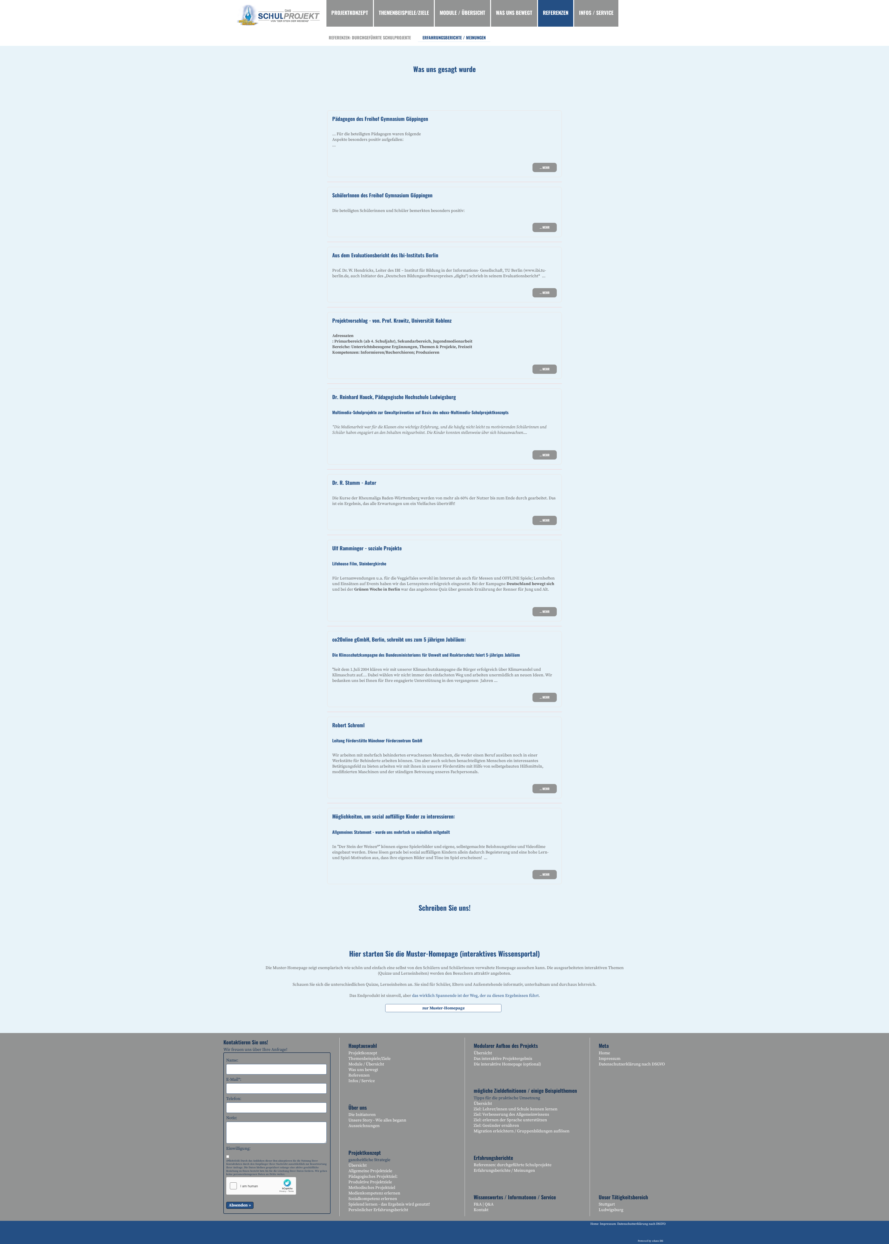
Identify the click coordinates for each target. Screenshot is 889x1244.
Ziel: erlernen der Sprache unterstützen (510, 1120)
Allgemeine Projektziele (370, 1171)
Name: (232, 1060)
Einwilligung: (238, 1148)
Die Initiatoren (362, 1114)
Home (604, 1053)
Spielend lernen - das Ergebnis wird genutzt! (389, 1204)
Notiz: (231, 1118)
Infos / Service (361, 1080)
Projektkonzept (362, 1053)
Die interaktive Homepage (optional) (507, 1064)
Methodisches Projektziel (371, 1187)
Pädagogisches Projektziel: (373, 1176)
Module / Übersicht (366, 1064)
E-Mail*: (233, 1079)
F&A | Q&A (484, 1204)
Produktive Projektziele (370, 1182)
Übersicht (357, 1165)
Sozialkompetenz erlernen (372, 1198)
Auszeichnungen (364, 1125)
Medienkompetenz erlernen (374, 1193)
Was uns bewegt (363, 1069)
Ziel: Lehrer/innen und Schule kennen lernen (515, 1109)
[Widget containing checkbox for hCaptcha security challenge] (261, 1186)
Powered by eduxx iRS (650, 1241)
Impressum (609, 1058)
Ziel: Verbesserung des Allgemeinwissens (511, 1114)
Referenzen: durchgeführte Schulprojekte (512, 1165)
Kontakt (481, 1210)
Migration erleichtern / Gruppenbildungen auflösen (522, 1131)
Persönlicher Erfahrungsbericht (378, 1210)
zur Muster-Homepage (443, 1008)
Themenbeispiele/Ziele (369, 1058)
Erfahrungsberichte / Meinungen (504, 1170)
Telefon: (233, 1098)
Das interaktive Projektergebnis (503, 1058)
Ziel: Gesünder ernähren (496, 1125)
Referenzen (359, 1075)
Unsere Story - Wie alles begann (377, 1120)
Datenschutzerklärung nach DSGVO (632, 1064)
